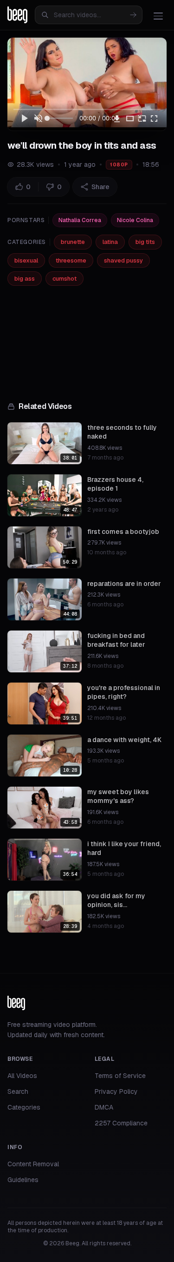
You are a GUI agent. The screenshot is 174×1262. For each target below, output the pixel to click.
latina (110, 242)
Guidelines (23, 1180)
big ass (24, 279)
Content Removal (33, 1164)
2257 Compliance (121, 1123)
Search (17, 1091)
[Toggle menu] (158, 15)
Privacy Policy (116, 1091)
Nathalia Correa (79, 220)
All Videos (22, 1075)
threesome (71, 260)
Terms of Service (120, 1075)
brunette (73, 242)
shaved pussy (123, 260)
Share (100, 187)
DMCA (104, 1107)
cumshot (64, 279)
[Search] (133, 14)
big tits (145, 242)
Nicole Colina (135, 220)
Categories (23, 1107)
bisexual (26, 260)
